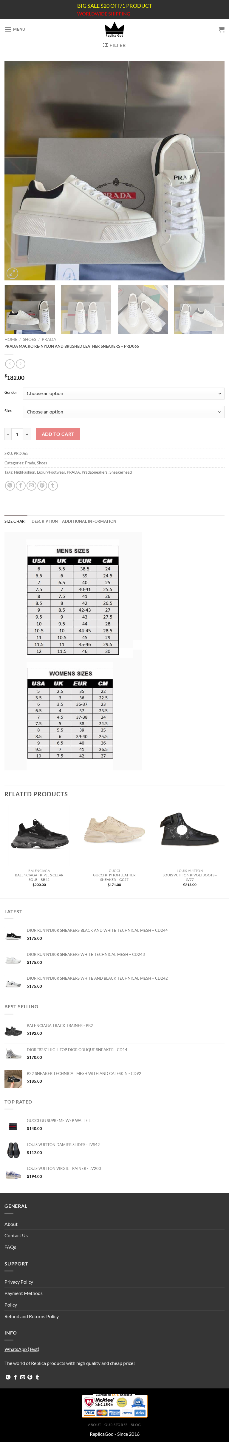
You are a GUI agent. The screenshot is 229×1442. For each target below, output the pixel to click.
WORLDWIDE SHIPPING (103, 13)
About (11, 1224)
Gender (10, 393)
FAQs (10, 1247)
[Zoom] (12, 273)
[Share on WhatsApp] (10, 486)
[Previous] (16, 171)
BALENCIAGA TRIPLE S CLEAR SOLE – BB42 (39, 877)
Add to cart (58, 434)
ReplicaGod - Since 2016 (115, 1434)
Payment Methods (23, 1293)
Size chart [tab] (15, 521)
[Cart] (222, 29)
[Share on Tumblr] (53, 486)
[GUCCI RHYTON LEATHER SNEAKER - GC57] (114, 835)
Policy (10, 1304)
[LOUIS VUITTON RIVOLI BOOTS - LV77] (189, 835)
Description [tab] (45, 521)
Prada (49, 339)
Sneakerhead (120, 472)
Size (8, 411)
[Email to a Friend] (31, 486)
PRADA (73, 472)
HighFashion (24, 472)
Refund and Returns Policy (31, 1316)
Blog (136, 1424)
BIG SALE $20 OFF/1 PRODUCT (114, 5)
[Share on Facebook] (21, 486)
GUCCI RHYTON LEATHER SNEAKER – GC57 (114, 877)
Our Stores (116, 1424)
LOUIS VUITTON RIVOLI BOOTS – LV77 (190, 877)
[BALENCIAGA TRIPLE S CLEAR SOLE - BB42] (39, 835)
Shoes (29, 339)
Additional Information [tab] (89, 521)
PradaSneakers (95, 472)
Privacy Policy (18, 1282)
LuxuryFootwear (51, 472)
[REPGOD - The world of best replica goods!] (114, 29)
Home (10, 339)
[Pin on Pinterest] (42, 486)
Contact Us (16, 1235)
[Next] (212, 171)
